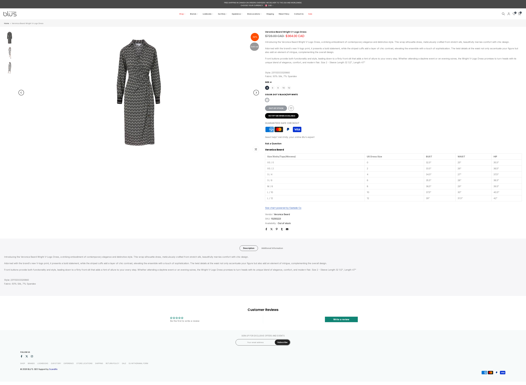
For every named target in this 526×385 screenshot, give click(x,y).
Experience (236, 14)
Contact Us (299, 14)
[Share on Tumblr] (282, 229)
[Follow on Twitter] (26, 356)
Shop (181, 14)
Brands (193, 14)
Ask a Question (273, 143)
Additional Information (272, 248)
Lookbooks (207, 14)
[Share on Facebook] (266, 229)
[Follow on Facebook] (21, 356)
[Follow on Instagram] (32, 356)
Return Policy (284, 14)
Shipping (270, 14)
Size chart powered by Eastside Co (283, 207)
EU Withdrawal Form (138, 363)
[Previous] (21, 92)
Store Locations (253, 14)
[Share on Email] (287, 229)
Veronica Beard (282, 214)
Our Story (221, 14)
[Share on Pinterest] (276, 229)
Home (6, 23)
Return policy (112, 363)
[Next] (256, 92)
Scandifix (53, 369)
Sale (310, 14)
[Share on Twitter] (271, 229)
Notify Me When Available (281, 115)
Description (248, 248)
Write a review (341, 319)
